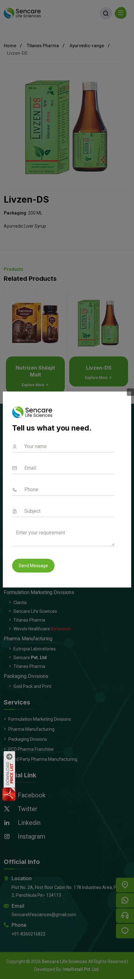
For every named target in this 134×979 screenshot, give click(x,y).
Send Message (33, 565)
